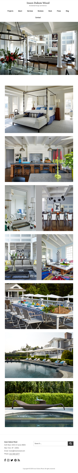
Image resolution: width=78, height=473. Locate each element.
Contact (38, 17)
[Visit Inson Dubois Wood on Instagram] (8, 461)
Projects (10, 11)
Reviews (40, 11)
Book (50, 11)
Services (30, 11)
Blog (67, 11)
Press (59, 11)
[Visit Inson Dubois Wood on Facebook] (5, 461)
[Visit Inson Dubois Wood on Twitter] (11, 461)
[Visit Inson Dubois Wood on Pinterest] (15, 461)
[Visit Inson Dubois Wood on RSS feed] (19, 461)
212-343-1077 (14, 454)
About (20, 11)
